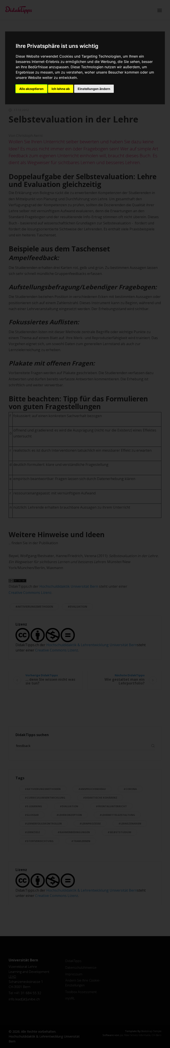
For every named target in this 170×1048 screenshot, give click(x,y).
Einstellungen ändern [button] (94, 89)
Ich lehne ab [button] (61, 89)
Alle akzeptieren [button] (31, 89)
